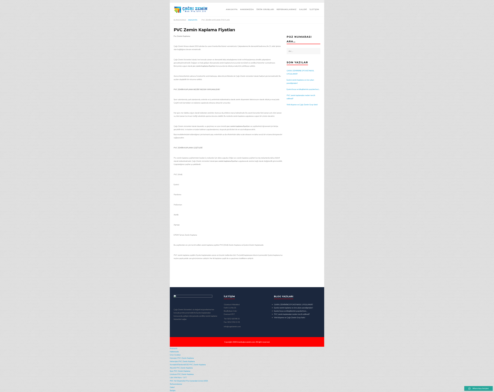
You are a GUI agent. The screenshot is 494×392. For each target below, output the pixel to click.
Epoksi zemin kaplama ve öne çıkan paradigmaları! (293, 308)
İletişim (314, 9)
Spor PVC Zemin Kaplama (180, 371)
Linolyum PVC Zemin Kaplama (182, 374)
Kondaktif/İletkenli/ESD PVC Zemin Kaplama (188, 364)
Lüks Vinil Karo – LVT (178, 377)
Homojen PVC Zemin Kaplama (182, 358)
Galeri (303, 9)
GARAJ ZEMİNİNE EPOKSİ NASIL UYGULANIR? (293, 304)
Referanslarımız (287, 9)
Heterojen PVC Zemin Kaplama (182, 361)
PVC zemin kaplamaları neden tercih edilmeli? (292, 314)
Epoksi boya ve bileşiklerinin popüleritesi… (303, 89)
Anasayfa (232, 9)
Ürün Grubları (265, 9)
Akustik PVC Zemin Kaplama (181, 368)
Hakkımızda (247, 9)
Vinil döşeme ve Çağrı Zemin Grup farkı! (302, 104)
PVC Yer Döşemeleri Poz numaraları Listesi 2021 (189, 381)
